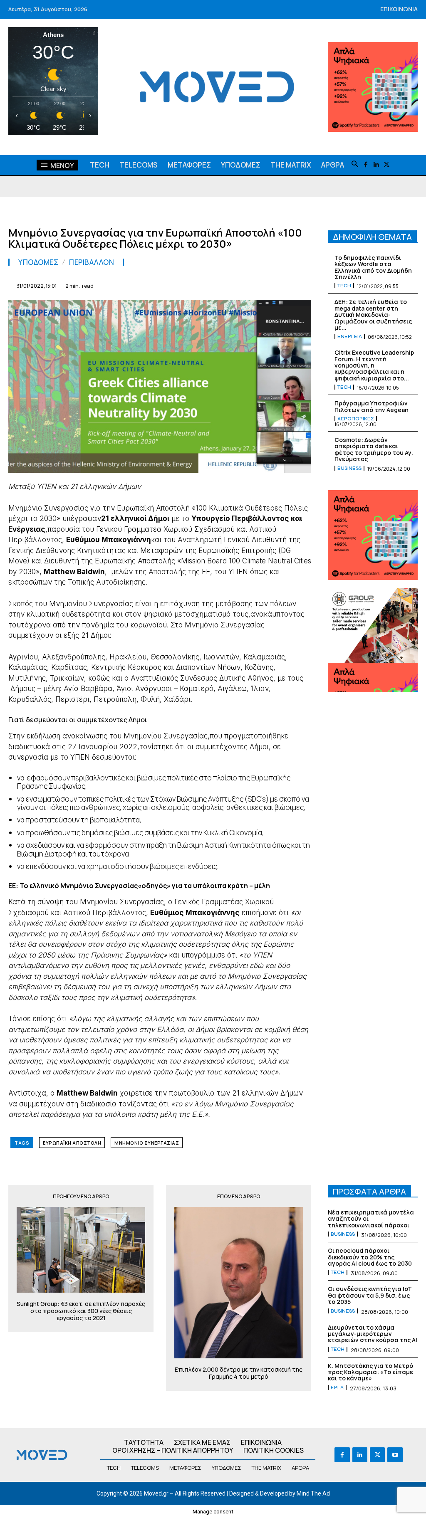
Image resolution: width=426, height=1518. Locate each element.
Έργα (337, 1387)
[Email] (225, 284)
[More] (302, 284)
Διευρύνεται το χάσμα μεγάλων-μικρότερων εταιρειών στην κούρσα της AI (372, 1333)
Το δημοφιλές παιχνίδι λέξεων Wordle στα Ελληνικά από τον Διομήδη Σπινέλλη (373, 267)
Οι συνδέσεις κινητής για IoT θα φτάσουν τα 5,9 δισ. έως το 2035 (370, 1295)
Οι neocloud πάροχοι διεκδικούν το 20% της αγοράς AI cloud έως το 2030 (370, 1256)
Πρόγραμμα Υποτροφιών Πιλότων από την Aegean (371, 406)
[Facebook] (365, 165)
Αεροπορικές (355, 418)
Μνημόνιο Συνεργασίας (146, 1143)
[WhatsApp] (187, 284)
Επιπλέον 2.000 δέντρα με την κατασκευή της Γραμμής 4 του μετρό (238, 1373)
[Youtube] (394, 1454)
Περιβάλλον (91, 262)
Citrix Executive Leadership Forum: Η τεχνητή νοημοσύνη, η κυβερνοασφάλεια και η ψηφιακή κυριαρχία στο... (374, 365)
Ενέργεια (349, 336)
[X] (386, 165)
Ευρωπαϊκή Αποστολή (72, 1143)
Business (349, 468)
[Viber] (263, 284)
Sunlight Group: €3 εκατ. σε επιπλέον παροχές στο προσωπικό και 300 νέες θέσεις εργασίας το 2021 (81, 1311)
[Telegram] (244, 284)
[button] (354, 164)
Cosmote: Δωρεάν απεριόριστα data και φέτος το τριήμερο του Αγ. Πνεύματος (373, 449)
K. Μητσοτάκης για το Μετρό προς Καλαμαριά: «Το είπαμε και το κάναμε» (370, 1372)
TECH (344, 285)
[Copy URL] (283, 284)
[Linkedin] (376, 165)
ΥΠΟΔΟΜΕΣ (38, 262)
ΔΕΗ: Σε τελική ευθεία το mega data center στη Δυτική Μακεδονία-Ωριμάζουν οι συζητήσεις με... (373, 314)
